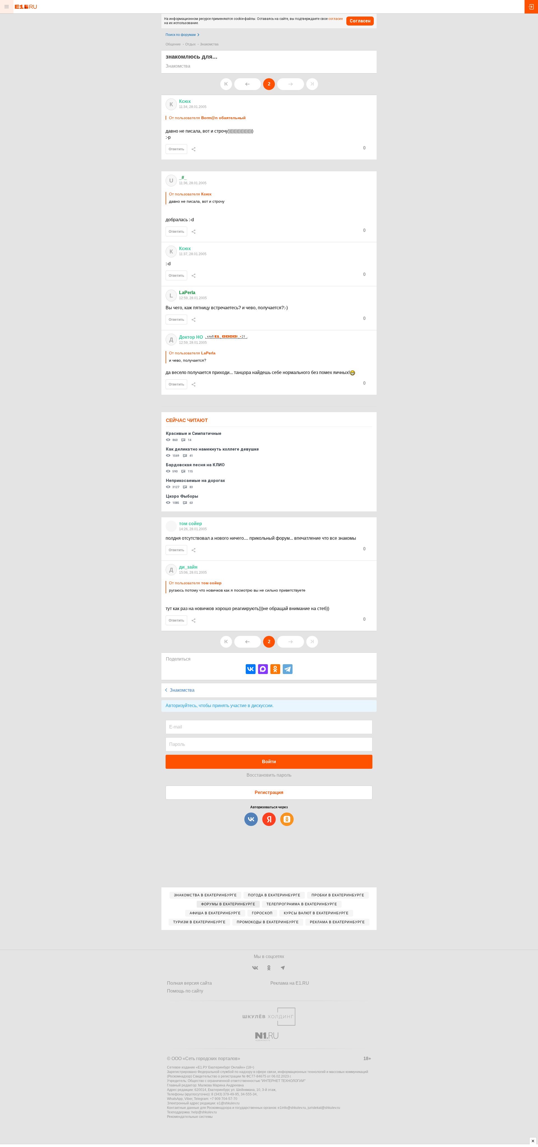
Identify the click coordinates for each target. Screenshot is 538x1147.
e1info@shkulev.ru (292, 1108)
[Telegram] (288, 669)
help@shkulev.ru (204, 1112)
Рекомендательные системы (190, 1117)
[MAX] (263, 669)
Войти (269, 761)
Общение (173, 44)
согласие (335, 19)
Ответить (176, 149)
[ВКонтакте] (251, 669)
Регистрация (269, 792)
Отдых (190, 44)
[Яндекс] (269, 819)
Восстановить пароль (269, 775)
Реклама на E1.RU (289, 983)
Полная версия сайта (189, 983)
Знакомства (209, 44)
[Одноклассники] (275, 669)
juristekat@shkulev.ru (324, 1108)
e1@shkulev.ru (228, 1103)
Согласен (360, 21)
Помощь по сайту (185, 991)
